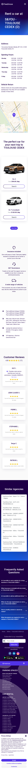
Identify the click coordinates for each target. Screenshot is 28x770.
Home (3, 631)
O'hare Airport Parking (6, 678)
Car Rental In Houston (6, 730)
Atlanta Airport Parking (7, 675)
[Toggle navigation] (25, 4)
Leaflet (10, 132)
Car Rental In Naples (6, 720)
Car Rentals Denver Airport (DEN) (8, 704)
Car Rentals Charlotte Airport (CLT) (9, 700)
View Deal (14, 228)
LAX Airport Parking (6, 676)
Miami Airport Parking (6, 684)
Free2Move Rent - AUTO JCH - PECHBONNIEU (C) (11, 503)
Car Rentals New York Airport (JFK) (9, 711)
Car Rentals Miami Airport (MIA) (8, 709)
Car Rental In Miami (6, 718)
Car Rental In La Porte (6, 723)
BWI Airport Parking (6, 687)
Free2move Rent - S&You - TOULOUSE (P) (13, 531)
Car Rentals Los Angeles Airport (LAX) (9, 708)
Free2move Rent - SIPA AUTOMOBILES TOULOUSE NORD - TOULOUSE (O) (14, 543)
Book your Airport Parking (9, 673)
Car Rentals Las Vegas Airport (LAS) (9, 706)
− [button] (2, 106)
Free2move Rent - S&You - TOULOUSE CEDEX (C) (13, 537)
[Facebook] (10, 653)
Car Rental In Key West (6, 724)
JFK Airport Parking (6, 681)
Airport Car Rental (7, 697)
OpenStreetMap (16, 132)
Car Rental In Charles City (7, 717)
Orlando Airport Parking (7, 682)
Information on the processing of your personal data (14, 648)
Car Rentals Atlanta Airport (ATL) (8, 698)
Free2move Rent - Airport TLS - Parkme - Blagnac (14, 497)
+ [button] (2, 103)
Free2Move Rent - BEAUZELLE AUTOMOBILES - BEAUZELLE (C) (12, 508)
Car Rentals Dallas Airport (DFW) (8, 703)
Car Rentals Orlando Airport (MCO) (9, 712)
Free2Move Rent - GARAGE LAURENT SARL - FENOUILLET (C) (13, 514)
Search (14, 186)
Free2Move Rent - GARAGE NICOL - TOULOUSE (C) (12, 520)
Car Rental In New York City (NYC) (9, 726)
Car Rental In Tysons (6, 721)
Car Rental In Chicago (6, 729)
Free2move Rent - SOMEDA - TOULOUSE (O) (11, 548)
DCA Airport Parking (6, 689)
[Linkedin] (14, 653)
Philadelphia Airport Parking (8, 686)
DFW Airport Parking (6, 679)
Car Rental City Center (8, 715)
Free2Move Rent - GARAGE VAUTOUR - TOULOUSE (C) (13, 526)
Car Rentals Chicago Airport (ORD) (9, 701)
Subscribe (14, 645)
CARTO (26, 132)
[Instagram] (18, 653)
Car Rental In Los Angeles (7, 727)
